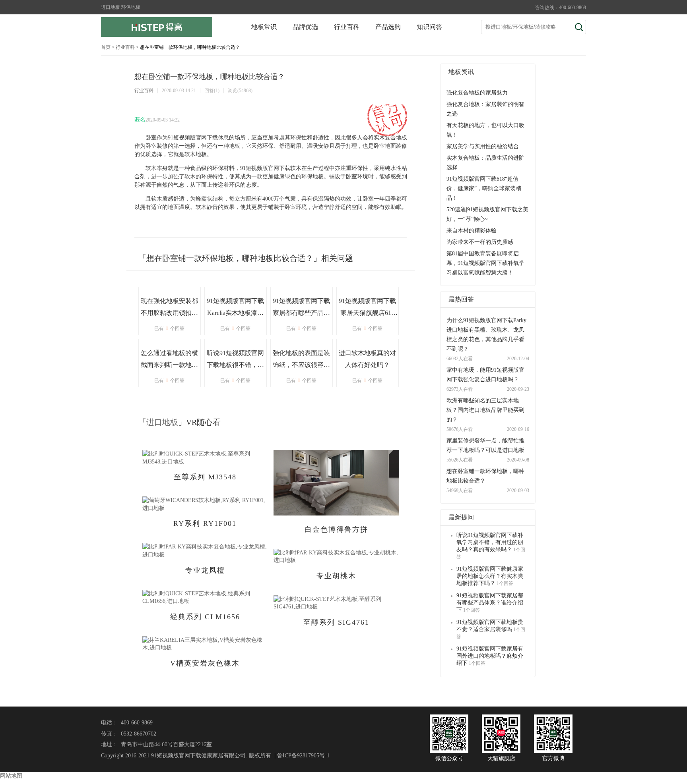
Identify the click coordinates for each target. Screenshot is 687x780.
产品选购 (388, 26)
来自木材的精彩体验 (471, 231)
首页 (106, 47)
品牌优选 (305, 26)
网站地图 (11, 776)
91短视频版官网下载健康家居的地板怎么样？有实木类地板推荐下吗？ (489, 576)
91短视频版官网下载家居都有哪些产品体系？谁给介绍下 (489, 603)
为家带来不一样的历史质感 (479, 242)
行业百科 (346, 26)
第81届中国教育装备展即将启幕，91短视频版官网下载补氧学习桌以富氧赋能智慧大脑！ (485, 263)
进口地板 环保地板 (120, 7)
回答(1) (211, 90)
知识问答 (429, 26)
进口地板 (162, 422)
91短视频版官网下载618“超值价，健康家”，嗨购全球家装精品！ (483, 188)
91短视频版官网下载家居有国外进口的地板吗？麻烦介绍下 (489, 656)
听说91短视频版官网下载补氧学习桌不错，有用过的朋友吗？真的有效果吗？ (489, 542)
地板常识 (264, 26)
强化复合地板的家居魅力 (477, 93)
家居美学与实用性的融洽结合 (482, 146)
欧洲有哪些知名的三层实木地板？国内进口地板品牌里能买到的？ (485, 410)
